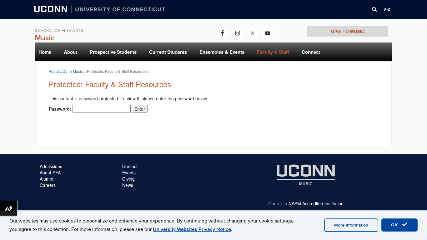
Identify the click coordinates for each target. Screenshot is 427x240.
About (70, 51)
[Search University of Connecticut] (374, 9)
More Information (351, 225)
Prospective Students (113, 51)
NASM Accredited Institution (316, 203)
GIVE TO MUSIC (347, 31)
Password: (61, 109)
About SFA (50, 172)
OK (395, 225)
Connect (311, 51)
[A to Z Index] (387, 9)
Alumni (46, 179)
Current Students (168, 51)
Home (44, 51)
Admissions (51, 166)
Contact (130, 166)
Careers (48, 185)
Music (44, 37)
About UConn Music (66, 71)
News (127, 185)
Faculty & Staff (273, 51)
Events (129, 172)
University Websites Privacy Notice (192, 229)
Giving (128, 179)
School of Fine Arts (59, 30)
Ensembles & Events (221, 51)
